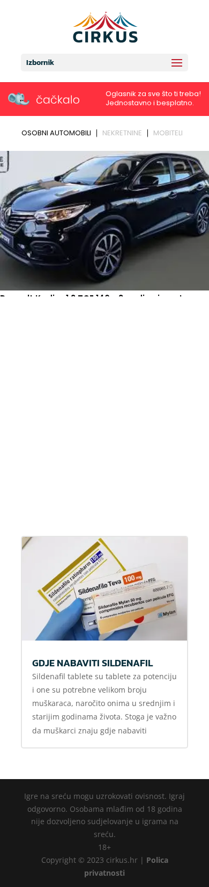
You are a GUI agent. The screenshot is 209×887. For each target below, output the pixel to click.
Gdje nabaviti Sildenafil (92, 663)
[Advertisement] (104, 410)
